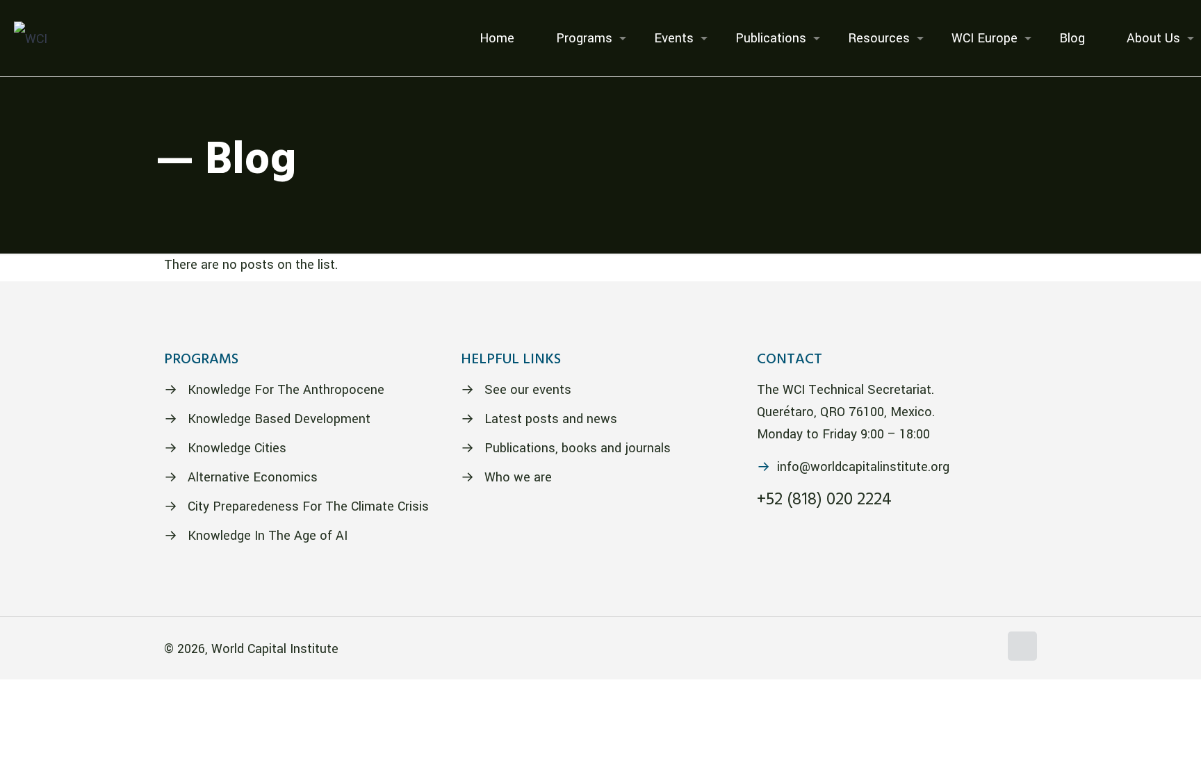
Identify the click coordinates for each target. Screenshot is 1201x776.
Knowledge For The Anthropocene (286, 390)
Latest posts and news (550, 419)
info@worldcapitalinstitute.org (863, 467)
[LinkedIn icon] (988, 650)
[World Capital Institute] (30, 38)
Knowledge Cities (237, 448)
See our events (527, 390)
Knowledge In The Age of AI (268, 536)
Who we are (518, 477)
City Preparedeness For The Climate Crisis (308, 506)
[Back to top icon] (1022, 646)
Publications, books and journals (577, 448)
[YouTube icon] (974, 650)
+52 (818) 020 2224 (824, 500)
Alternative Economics (253, 477)
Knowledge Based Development (279, 419)
